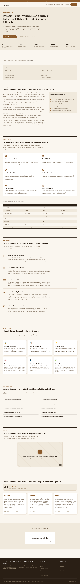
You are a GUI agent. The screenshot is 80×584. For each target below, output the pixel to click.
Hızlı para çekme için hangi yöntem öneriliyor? (20, 416)
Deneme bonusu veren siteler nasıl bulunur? (20, 399)
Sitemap (61, 564)
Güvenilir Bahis (18, 60)
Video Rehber (45, 75)
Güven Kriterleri (43, 570)
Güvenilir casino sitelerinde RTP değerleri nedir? (20, 408)
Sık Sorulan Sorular (10, 75)
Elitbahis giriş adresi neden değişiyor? (59, 404)
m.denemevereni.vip (40, 538)
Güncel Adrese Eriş (10, 36)
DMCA (61, 568)
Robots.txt (62, 566)
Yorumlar (67, 4)
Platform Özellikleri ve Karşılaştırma (49, 70)
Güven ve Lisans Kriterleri (47, 73)
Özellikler (50, 4)
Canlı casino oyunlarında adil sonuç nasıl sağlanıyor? (59, 416)
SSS (62, 4)
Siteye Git (74, 4)
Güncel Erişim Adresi (46, 77)
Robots (73, 581)
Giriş (46, 4)
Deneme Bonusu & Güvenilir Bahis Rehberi (9, 4)
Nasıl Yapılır (57, 4)
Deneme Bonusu (11, 60)
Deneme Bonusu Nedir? (11, 70)
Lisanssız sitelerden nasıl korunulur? (59, 408)
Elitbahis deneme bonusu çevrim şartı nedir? (20, 404)
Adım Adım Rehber (44, 568)
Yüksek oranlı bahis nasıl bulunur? (59, 412)
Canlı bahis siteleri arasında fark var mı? (20, 412)
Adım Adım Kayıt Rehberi (11, 73)
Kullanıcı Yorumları (10, 77)
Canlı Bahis (24, 60)
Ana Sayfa (4, 60)
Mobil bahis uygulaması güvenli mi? (59, 399)
